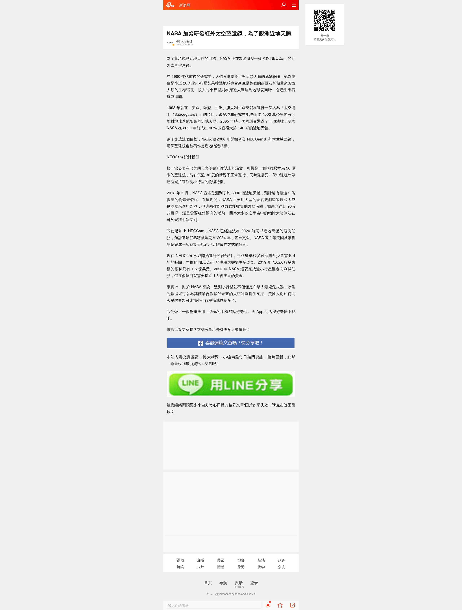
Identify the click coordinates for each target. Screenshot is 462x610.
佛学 (261, 566)
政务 (281, 560)
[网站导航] (294, 5)
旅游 (241, 566)
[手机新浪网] (170, 5)
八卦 (200, 566)
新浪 (261, 560)
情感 (220, 566)
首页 (208, 582)
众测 (281, 566)
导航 (223, 582)
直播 (200, 560)
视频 (180, 560)
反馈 (239, 582)
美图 (220, 560)
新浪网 (184, 5)
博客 (241, 560)
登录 (254, 582)
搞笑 (180, 566)
